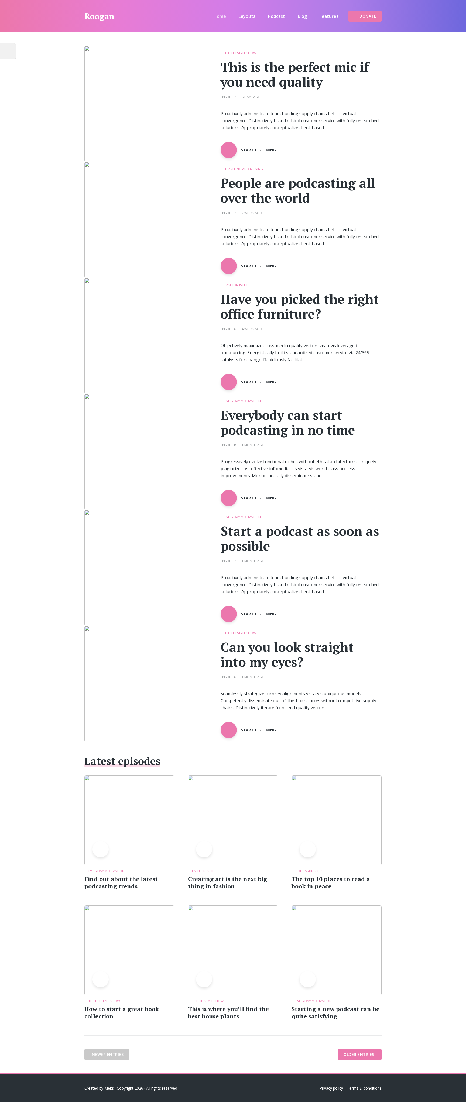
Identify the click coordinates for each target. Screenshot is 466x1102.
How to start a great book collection (121, 1012)
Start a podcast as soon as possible (300, 538)
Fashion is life (236, 285)
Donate (367, 16)
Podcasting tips (309, 871)
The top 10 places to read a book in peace (331, 882)
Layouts (247, 16)
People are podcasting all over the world (298, 190)
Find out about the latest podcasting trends (121, 882)
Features (329, 16)
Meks (109, 1088)
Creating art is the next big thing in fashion (227, 882)
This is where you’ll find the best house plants (228, 1012)
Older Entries (359, 1054)
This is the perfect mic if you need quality (295, 74)
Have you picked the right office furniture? (300, 306)
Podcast (276, 16)
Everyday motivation (243, 401)
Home (220, 16)
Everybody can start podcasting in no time (288, 422)
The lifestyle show (240, 53)
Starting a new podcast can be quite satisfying (335, 1012)
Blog (302, 16)
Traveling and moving (244, 169)
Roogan (99, 16)
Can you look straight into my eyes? (287, 654)
